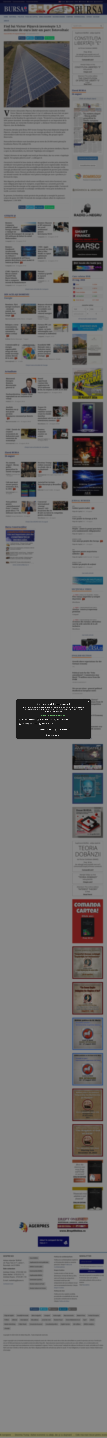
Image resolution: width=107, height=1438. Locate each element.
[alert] (53, 719)
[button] (53, 715)
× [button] (88, 701)
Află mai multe (57, 711)
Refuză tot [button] (63, 730)
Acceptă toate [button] (45, 730)
